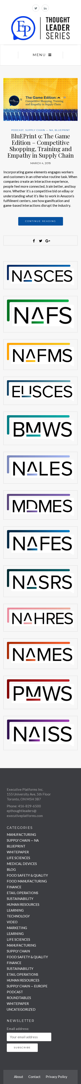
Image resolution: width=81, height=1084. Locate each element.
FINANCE (14, 887)
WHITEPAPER (18, 852)
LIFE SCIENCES (18, 858)
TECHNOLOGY (18, 916)
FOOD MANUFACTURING (27, 881)
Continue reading (40, 221)
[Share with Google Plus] (47, 241)
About (18, 1077)
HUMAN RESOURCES (23, 904)
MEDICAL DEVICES (22, 864)
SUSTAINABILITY (20, 899)
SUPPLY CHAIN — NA (39, 130)
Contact (34, 1077)
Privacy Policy (56, 1077)
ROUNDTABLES (19, 998)
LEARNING (15, 910)
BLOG (11, 869)
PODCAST (17, 130)
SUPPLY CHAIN (18, 951)
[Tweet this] (40, 241)
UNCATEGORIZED (21, 1009)
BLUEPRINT (62, 130)
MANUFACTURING (21, 834)
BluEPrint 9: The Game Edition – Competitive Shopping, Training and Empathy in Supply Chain (40, 145)
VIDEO (12, 922)
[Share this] (34, 241)
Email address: (18, 1029)
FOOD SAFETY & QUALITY (27, 875)
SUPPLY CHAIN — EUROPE (27, 986)
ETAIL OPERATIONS (22, 893)
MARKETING (17, 928)
